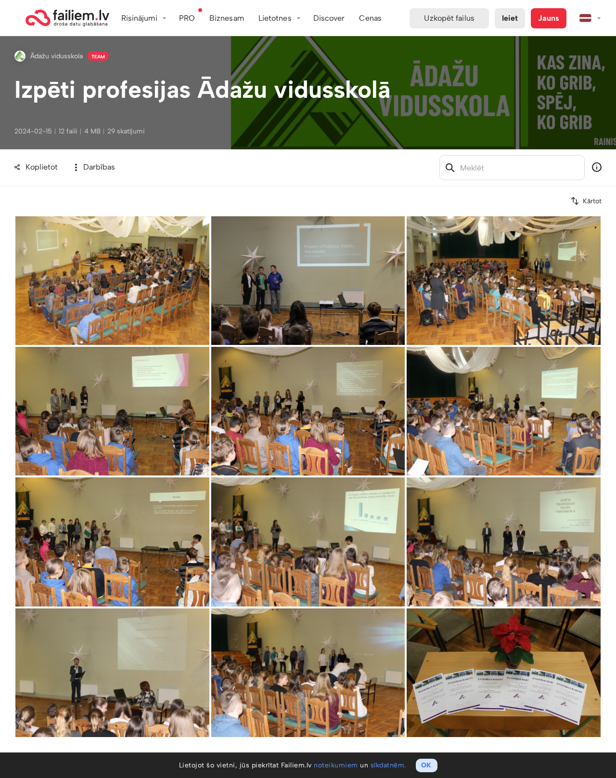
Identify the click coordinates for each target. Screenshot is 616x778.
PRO (187, 18)
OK (426, 765)
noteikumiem (336, 765)
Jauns (548, 18)
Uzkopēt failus (449, 18)
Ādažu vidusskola (56, 56)
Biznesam (226, 18)
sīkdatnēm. (388, 765)
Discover (329, 18)
